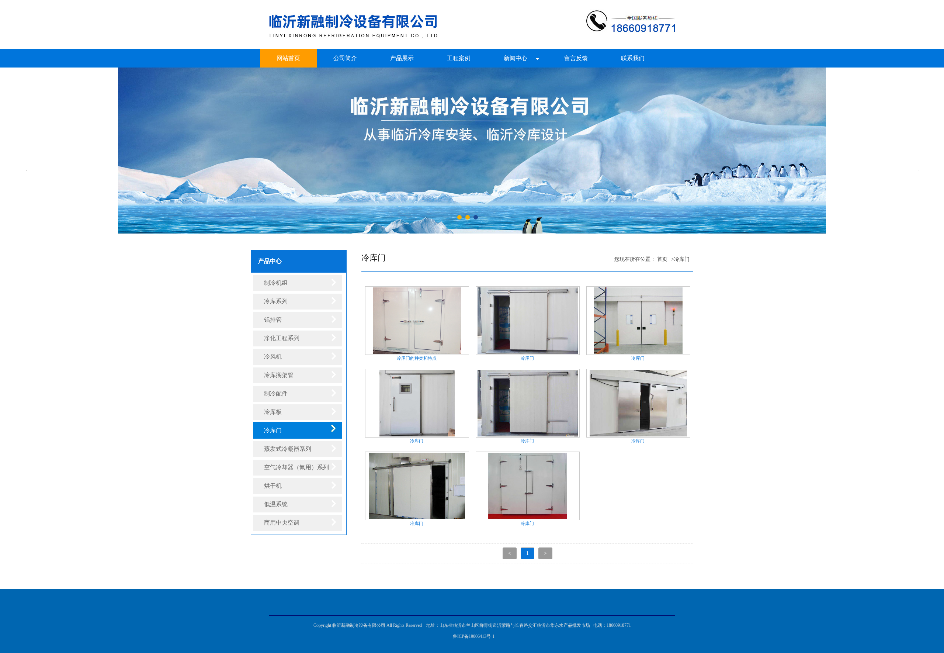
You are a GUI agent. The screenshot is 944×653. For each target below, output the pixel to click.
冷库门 (682, 259)
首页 (662, 259)
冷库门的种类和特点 (417, 358)
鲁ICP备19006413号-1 (473, 636)
